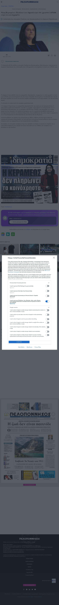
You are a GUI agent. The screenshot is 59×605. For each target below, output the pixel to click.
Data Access (29, 347)
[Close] (54, 258)
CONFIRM (19, 341)
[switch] (47, 286)
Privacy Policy (38, 347)
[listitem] (29, 283)
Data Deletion (21, 347)
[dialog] (29, 302)
